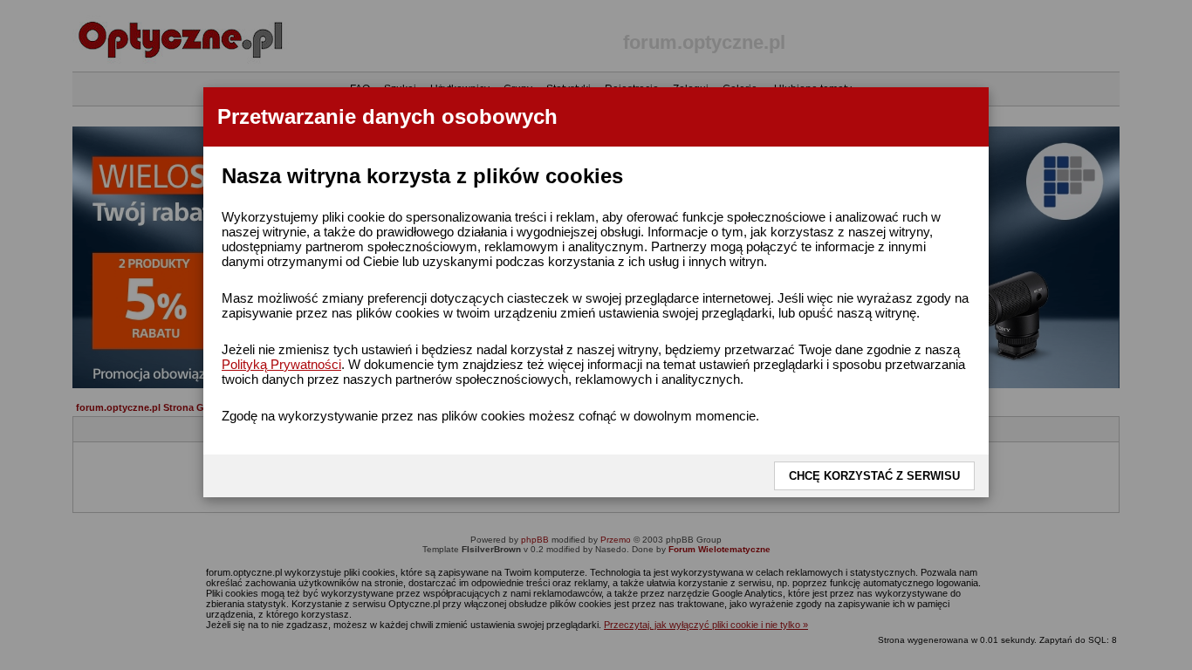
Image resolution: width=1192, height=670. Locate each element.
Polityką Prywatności (281, 364)
